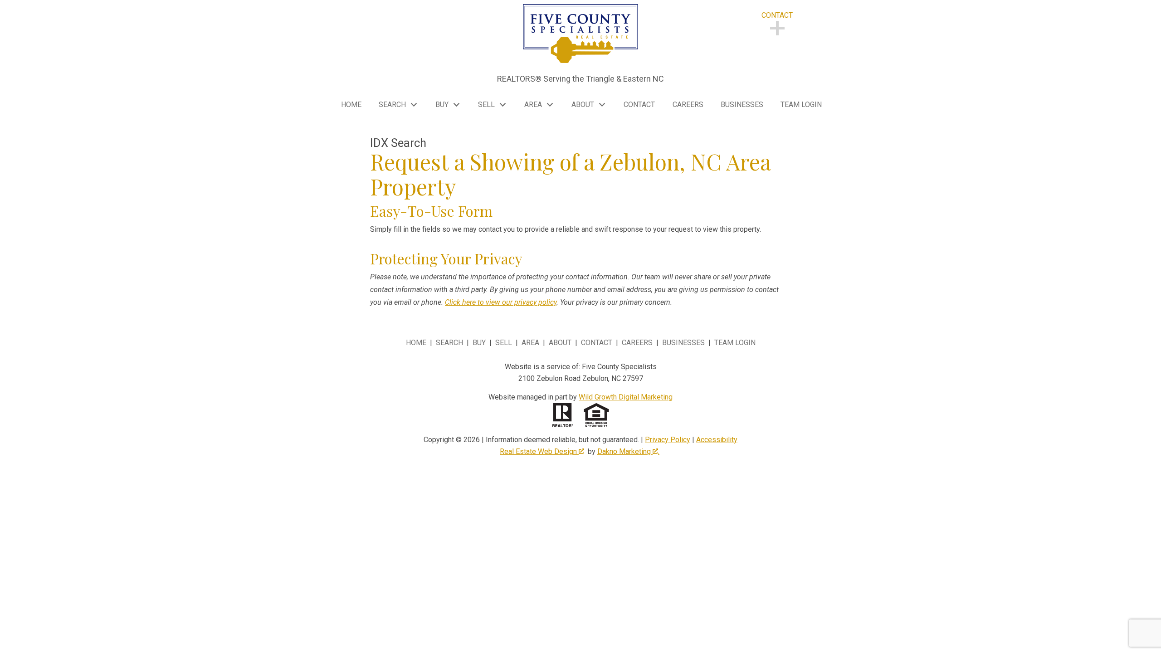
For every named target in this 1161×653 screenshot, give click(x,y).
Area (530, 342)
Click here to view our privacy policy (500, 302)
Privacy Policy (667, 439)
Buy (479, 342)
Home (351, 104)
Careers (688, 104)
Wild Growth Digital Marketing (626, 397)
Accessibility (716, 439)
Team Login (801, 104)
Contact (639, 104)
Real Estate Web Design (539, 451)
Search (449, 342)
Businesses (742, 104)
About (560, 342)
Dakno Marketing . (628, 451)
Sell (503, 342)
